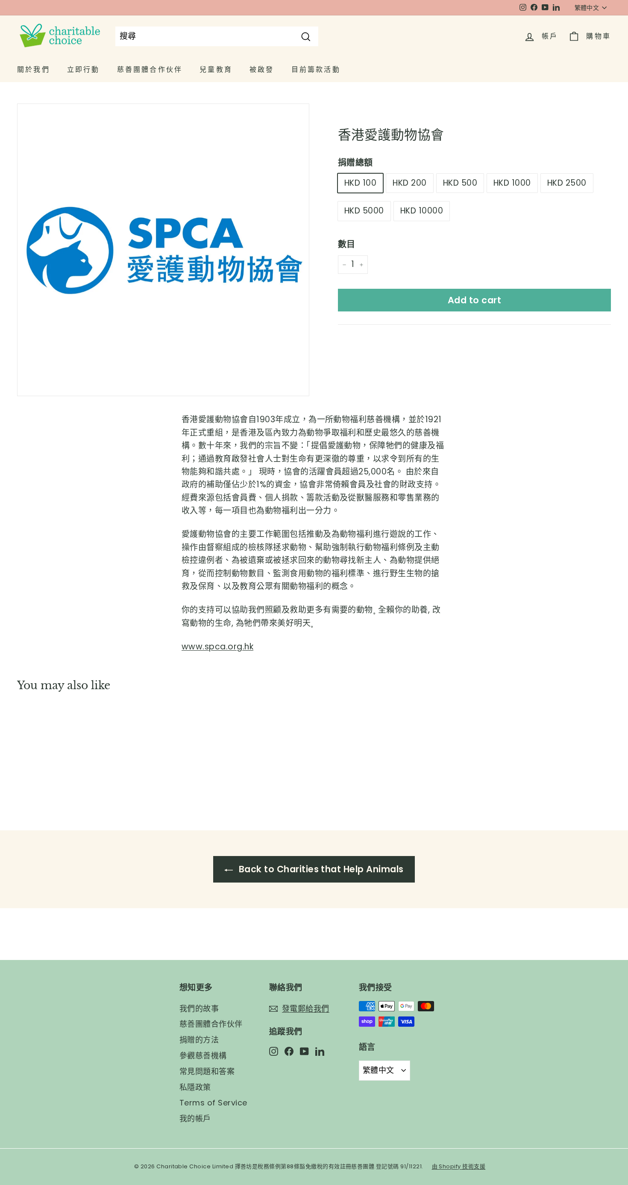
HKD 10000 (421, 211)
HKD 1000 (512, 183)
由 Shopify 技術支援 (459, 1166)
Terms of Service (213, 1102)
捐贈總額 (355, 163)
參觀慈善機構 (203, 1055)
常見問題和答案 (207, 1071)
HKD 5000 (364, 211)
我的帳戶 (195, 1118)
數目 (346, 245)
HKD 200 (409, 183)
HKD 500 (460, 183)
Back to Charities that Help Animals (319, 869)
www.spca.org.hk (217, 646)
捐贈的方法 (199, 1039)
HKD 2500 (567, 183)
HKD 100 (360, 183)
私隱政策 (195, 1087)
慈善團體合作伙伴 (211, 1024)
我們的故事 (199, 1008)
